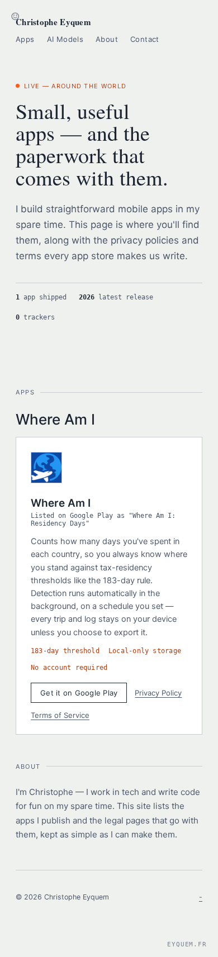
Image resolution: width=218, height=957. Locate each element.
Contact (144, 39)
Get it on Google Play (78, 692)
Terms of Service (60, 715)
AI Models (65, 39)
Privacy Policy (158, 692)
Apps (25, 39)
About (107, 39)
